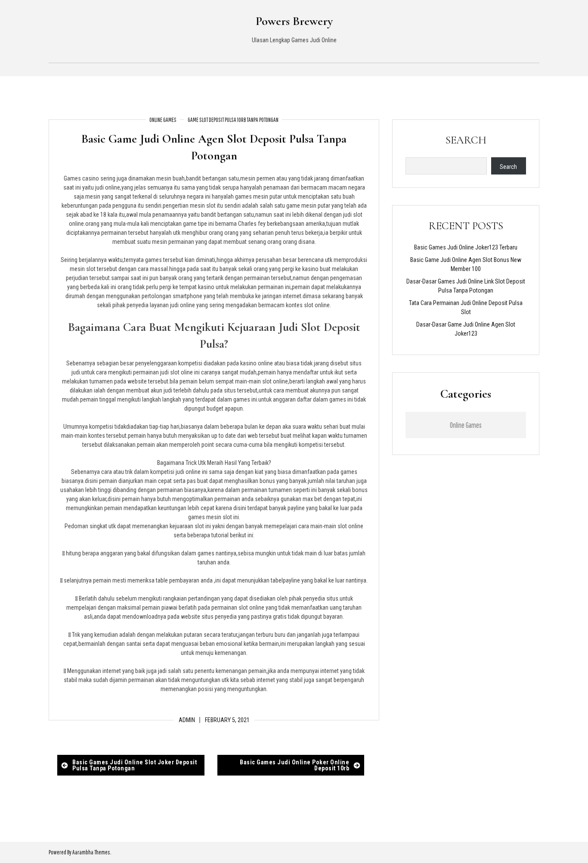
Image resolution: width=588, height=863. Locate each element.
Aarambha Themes (91, 852)
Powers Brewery (294, 21)
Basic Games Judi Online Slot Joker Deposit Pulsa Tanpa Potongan (134, 765)
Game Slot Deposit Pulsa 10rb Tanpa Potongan (233, 119)
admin (187, 720)
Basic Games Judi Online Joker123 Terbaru (465, 247)
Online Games (162, 119)
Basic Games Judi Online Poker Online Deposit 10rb (294, 765)
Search (466, 140)
